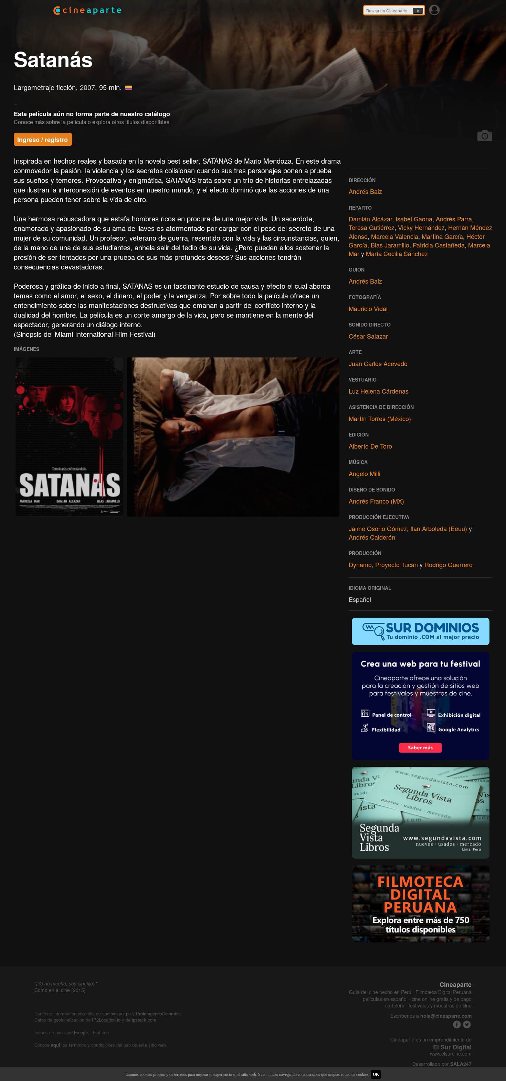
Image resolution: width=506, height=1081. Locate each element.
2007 (87, 87)
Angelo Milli (364, 473)
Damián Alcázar (370, 218)
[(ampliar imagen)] (69, 436)
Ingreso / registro (42, 139)
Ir (418, 11)
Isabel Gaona (414, 218)
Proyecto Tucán (396, 564)
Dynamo (360, 564)
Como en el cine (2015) (60, 989)
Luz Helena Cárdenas (379, 390)
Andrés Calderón (372, 536)
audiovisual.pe (116, 1013)
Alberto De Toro (370, 445)
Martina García (442, 236)
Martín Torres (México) (380, 418)
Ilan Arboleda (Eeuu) (438, 528)
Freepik (81, 1032)
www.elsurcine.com (451, 1053)
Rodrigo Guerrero (448, 564)
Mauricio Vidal (368, 308)
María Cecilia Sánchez (397, 253)
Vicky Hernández (421, 227)
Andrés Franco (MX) (376, 500)
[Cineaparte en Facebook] (457, 1024)
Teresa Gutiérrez (371, 227)
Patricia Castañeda (439, 244)
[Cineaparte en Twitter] (467, 1024)
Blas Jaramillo (390, 244)
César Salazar (368, 335)
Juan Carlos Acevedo (378, 363)
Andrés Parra (454, 218)
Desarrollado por (442, 1064)
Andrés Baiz (365, 191)
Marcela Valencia (394, 236)
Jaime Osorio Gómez (378, 528)
